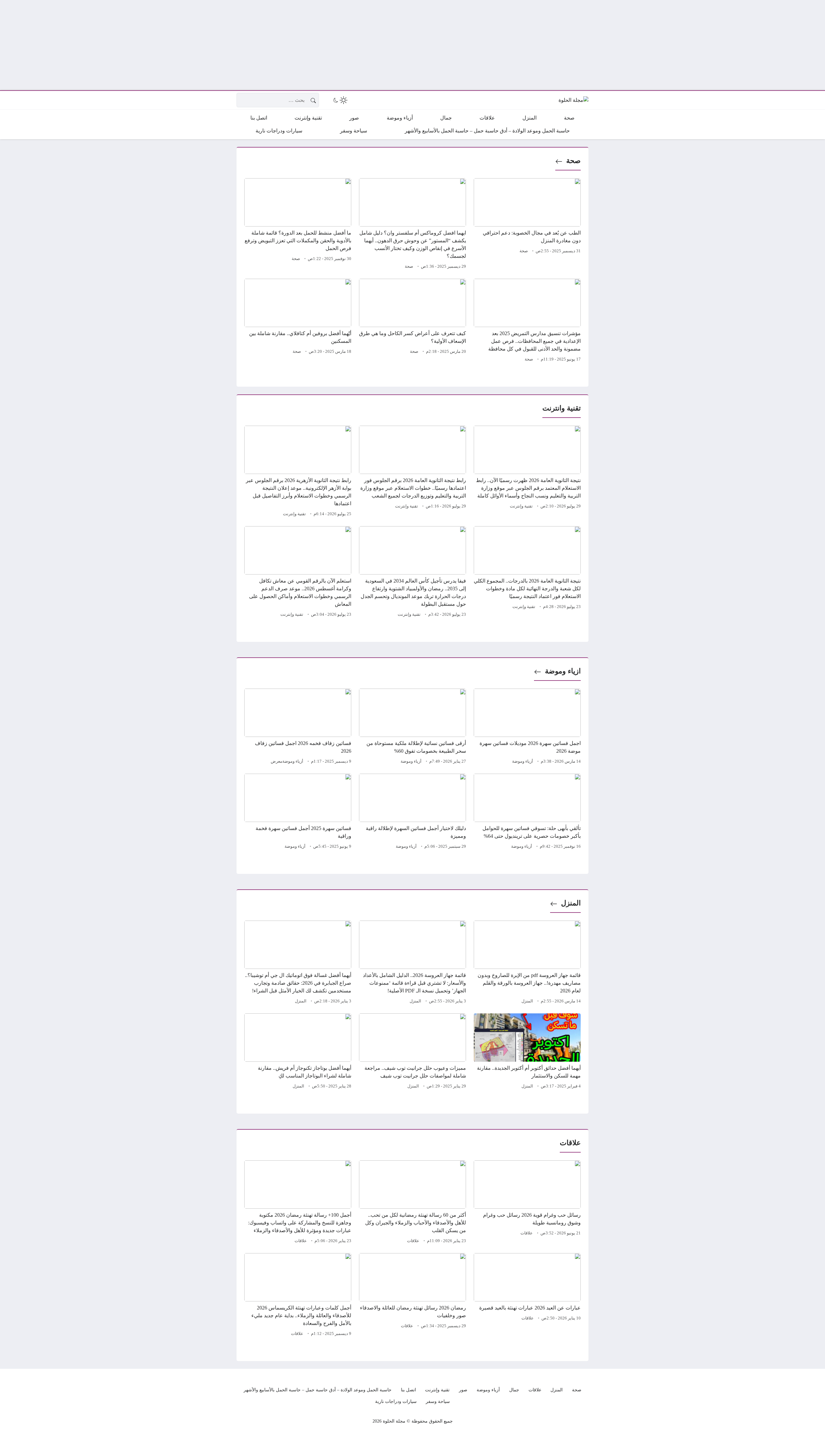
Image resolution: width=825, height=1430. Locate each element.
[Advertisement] (631, 45)
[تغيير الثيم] (339, 100)
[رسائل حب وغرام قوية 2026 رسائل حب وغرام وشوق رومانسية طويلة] (527, 1202)
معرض (276, 761)
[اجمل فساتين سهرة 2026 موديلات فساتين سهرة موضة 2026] (527, 727)
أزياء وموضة (522, 761)
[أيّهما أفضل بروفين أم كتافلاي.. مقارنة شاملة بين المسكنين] (297, 321)
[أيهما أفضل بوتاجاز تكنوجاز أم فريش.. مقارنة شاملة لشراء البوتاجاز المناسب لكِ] (297, 1052)
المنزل (571, 903)
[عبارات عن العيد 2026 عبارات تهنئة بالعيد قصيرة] (527, 1295)
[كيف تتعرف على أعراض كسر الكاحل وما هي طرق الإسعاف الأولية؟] (412, 321)
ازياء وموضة (563, 671)
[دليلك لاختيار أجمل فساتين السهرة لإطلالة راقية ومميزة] (412, 812)
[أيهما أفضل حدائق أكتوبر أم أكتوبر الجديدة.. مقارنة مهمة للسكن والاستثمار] (527, 1052)
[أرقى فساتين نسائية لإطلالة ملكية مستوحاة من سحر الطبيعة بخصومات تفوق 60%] (412, 727)
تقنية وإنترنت (521, 506)
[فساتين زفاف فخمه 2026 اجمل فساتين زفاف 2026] (297, 727)
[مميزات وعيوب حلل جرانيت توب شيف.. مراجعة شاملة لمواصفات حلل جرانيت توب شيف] (412, 1052)
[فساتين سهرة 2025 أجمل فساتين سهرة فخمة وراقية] (297, 812)
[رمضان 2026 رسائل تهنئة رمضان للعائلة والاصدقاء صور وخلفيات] (412, 1295)
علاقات (526, 1233)
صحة (573, 161)
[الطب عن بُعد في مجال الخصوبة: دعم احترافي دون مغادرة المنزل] (527, 224)
